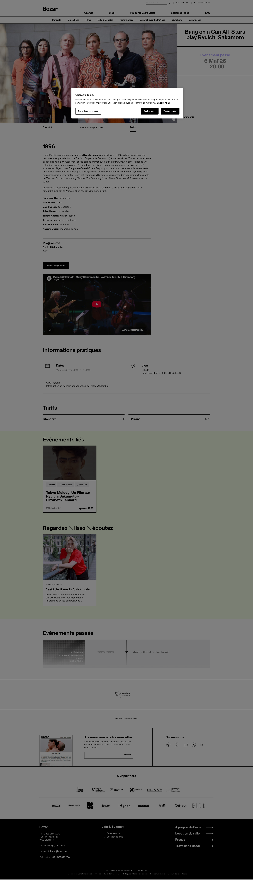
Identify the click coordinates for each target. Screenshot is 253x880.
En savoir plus (163, 103)
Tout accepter (170, 111)
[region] (127, 103)
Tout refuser (149, 111)
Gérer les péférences (88, 111)
